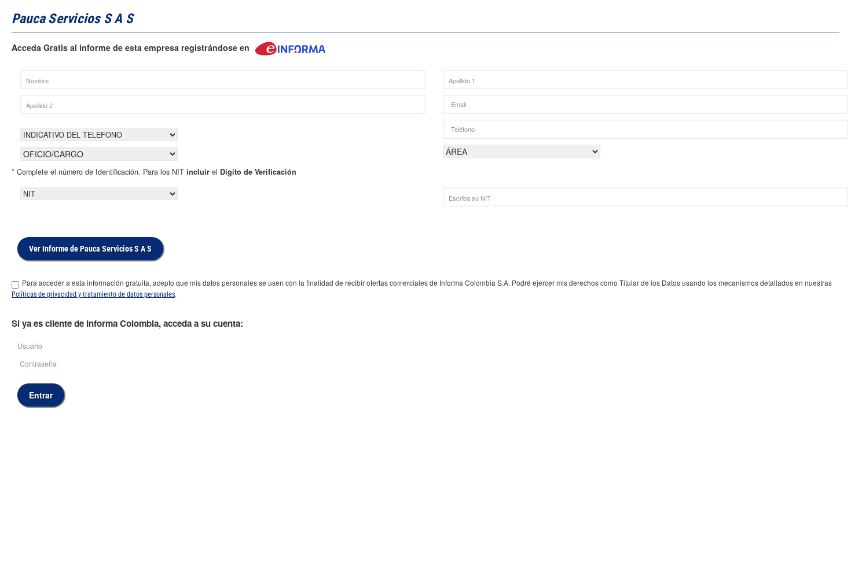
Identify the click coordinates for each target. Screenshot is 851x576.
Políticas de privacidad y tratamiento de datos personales (93, 294)
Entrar (41, 395)
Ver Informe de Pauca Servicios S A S (90, 248)
